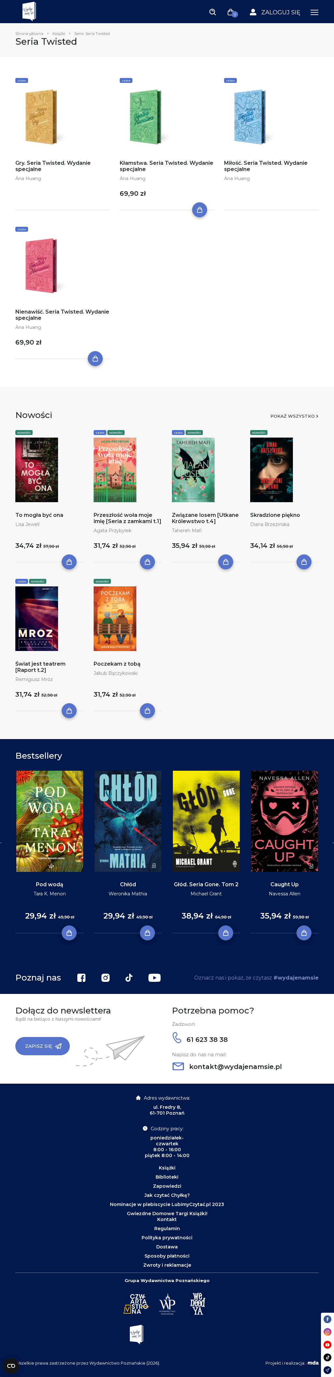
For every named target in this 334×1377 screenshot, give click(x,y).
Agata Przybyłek (112, 531)
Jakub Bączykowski (116, 673)
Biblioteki (167, 1177)
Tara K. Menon (50, 894)
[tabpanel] (49, 852)
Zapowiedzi (167, 1186)
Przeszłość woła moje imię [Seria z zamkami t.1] (127, 518)
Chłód (128, 884)
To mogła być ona (39, 515)
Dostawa (167, 1247)
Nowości (24, 432)
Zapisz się (38, 1046)
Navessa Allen (284, 894)
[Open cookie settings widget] (11, 1366)
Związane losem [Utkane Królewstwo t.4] (205, 518)
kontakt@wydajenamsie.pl (234, 1067)
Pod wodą (49, 884)
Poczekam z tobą (117, 664)
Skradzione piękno (275, 515)
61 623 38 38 (206, 1040)
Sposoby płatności (167, 1256)
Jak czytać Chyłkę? (167, 1195)
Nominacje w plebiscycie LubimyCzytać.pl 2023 (167, 1204)
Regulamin (167, 1228)
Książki (59, 33)
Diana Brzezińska (269, 524)
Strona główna (29, 33)
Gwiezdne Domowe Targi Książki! (167, 1213)
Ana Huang (28, 178)
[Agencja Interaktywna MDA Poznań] (312, 1363)
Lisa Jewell (27, 524)
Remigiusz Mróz (34, 679)
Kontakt (167, 1219)
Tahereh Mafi (187, 531)
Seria (21, 80)
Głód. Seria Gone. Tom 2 (206, 884)
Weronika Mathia (128, 894)
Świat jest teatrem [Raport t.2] (40, 667)
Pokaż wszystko (292, 416)
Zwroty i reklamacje (167, 1265)
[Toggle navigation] (212, 12)
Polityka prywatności (167, 1238)
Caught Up (284, 884)
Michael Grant (206, 894)
